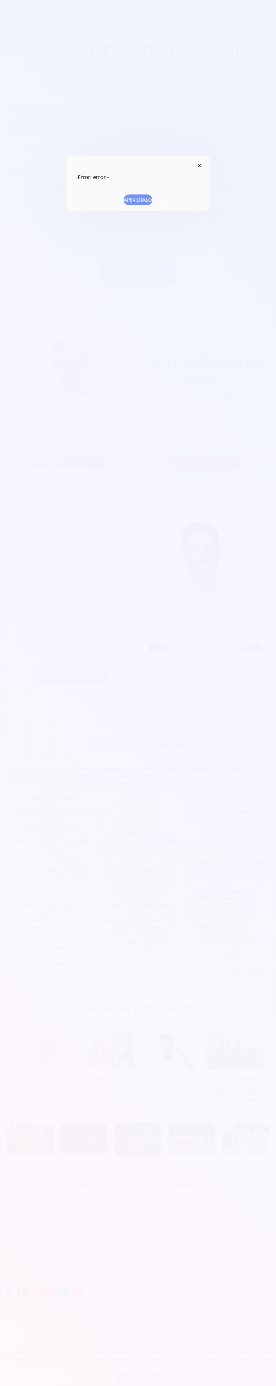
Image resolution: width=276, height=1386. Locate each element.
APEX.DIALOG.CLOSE (199, 165)
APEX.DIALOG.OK (138, 199)
